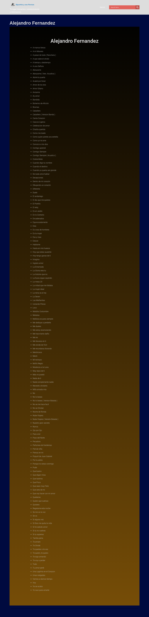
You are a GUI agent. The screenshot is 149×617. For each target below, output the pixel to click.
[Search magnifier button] (137, 7)
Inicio (102, 7)
